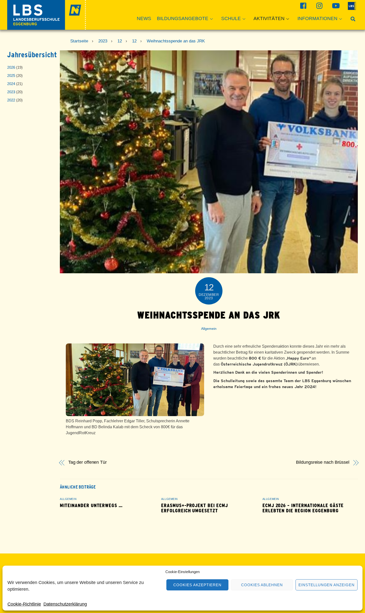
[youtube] (335, 5)
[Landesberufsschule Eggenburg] (46, 27)
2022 (11, 100)
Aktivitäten (269, 18)
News (144, 18)
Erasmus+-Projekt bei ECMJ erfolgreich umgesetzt (194, 508)
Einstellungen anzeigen (326, 585)
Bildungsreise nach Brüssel (322, 462)
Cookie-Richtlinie (24, 604)
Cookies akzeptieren (197, 585)
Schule (231, 18)
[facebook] (303, 5)
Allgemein (209, 329)
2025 (11, 75)
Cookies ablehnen (262, 585)
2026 (11, 67)
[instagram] (319, 5)
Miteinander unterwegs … (91, 505)
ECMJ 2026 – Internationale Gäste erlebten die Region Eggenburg (303, 508)
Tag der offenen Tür (87, 462)
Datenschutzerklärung (65, 604)
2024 (11, 84)
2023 (11, 92)
